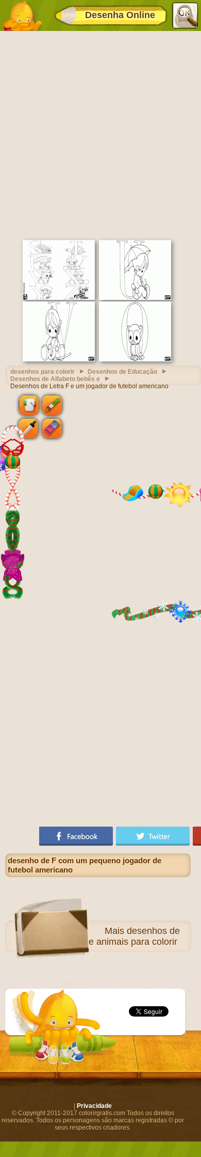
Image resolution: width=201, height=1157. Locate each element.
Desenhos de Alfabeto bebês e (55, 379)
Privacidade (94, 1106)
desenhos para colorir (42, 371)
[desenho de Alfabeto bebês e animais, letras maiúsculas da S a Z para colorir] (59, 298)
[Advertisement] (100, 134)
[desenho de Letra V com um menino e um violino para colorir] (59, 359)
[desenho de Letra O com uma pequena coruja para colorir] (135, 359)
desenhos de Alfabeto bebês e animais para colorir (102, 936)
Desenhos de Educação (122, 371)
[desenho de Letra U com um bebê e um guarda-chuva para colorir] (135, 298)
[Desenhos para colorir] (22, 15)
